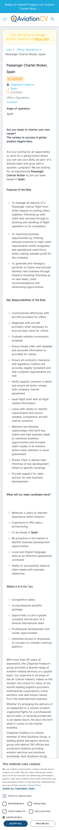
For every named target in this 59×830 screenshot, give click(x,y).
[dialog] (29, 794)
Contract (12, 102)
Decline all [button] (42, 823)
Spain (13, 88)
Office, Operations (28, 49)
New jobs (42, 39)
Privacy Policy (34, 785)
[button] (29, 788)
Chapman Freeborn (22, 84)
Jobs (9, 49)
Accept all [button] (16, 823)
